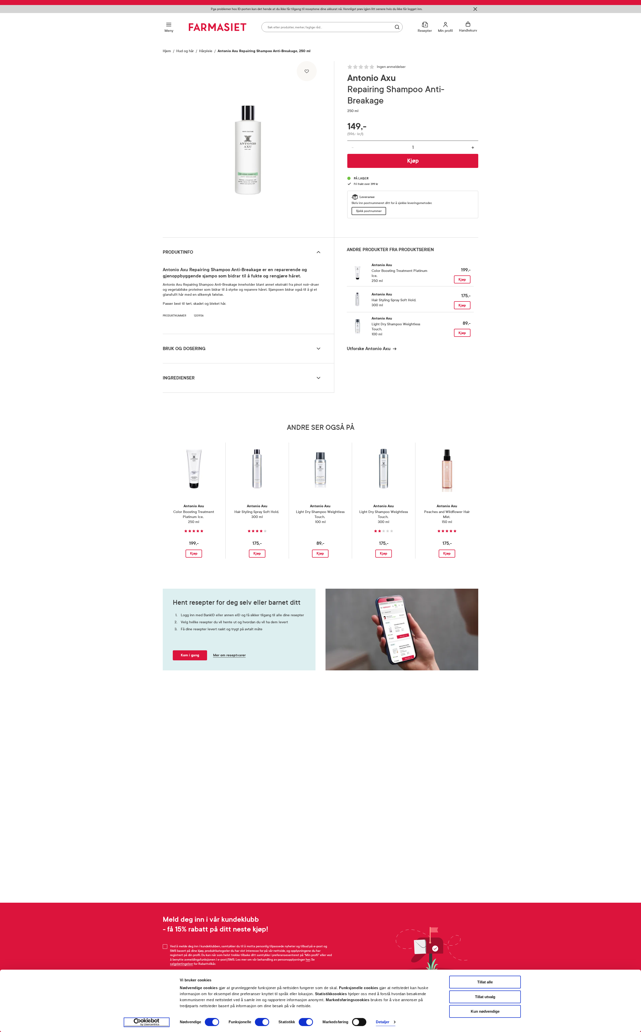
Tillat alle (485, 982)
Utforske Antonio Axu (369, 349)
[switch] (262, 1022)
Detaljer (383, 1022)
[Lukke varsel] (475, 9)
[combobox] (332, 27)
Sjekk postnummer (369, 211)
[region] (248, 147)
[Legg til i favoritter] (307, 71)
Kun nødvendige (485, 1011)
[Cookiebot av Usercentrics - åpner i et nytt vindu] (147, 1022)
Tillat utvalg (485, 997)
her (308, 959)
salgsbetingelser (181, 964)
